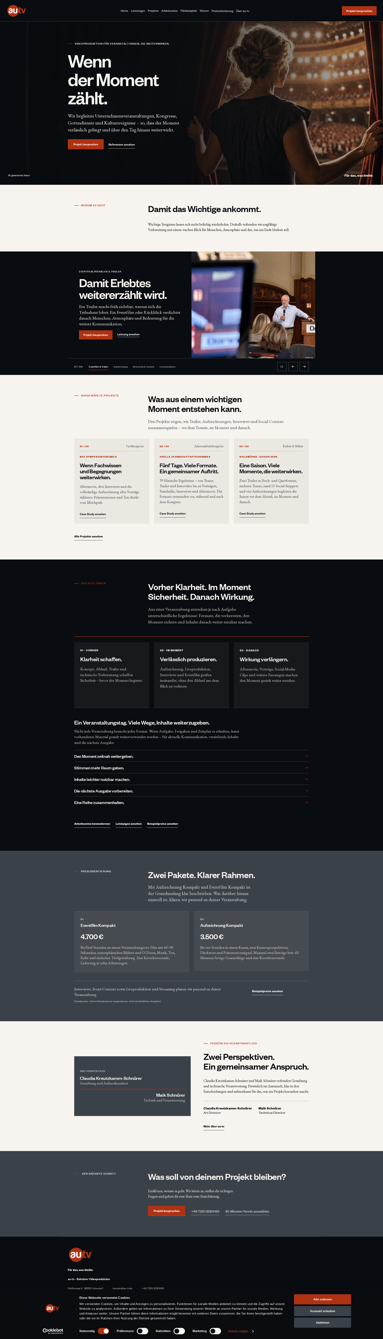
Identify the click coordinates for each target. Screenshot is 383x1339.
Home (124, 11)
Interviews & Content (144, 366)
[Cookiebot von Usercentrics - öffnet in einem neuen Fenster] (53, 1331)
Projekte (153, 11)
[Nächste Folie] (304, 366)
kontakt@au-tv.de (122, 1288)
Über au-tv (242, 11)
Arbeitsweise (169, 11)
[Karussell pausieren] (281, 366)
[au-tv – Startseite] (17, 10)
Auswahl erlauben (322, 1311)
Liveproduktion (168, 366)
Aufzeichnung (121, 366)
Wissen (204, 11)
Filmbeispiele (189, 11)
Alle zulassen (322, 1299)
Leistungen (138, 11)
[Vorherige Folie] (293, 366)
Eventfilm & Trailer (99, 366)
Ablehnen (322, 1322)
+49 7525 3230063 (153, 1288)
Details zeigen (238, 1331)
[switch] (142, 1331)
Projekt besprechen (95, 335)
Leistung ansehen (128, 334)
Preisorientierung (222, 11)
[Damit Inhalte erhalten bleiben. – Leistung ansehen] (253, 304)
